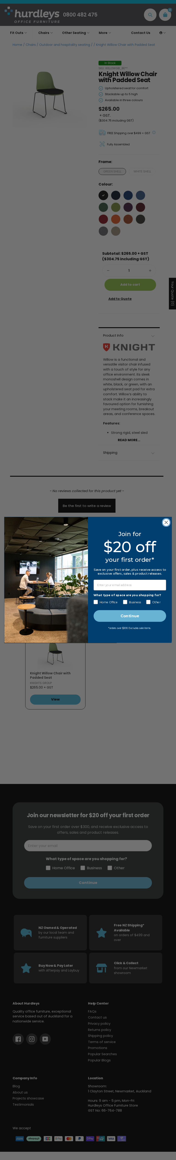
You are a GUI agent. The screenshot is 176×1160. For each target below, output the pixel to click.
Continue (130, 616)
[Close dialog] (166, 522)
